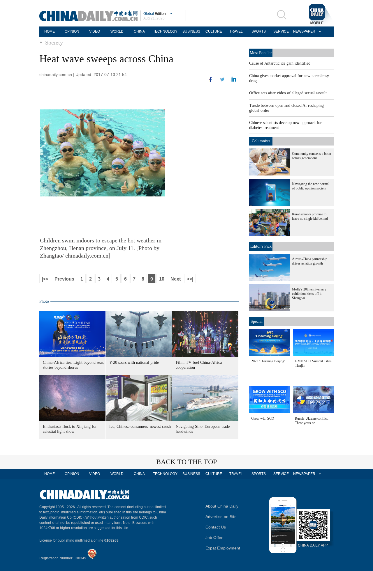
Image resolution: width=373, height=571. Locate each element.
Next (175, 278)
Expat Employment (222, 548)
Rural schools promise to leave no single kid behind (310, 216)
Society (54, 42)
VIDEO (94, 31)
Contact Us (215, 527)
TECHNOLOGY (165, 31)
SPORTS (258, 31)
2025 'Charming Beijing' (268, 361)
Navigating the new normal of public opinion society (310, 186)
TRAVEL (236, 31)
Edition (154, 14)
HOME (49, 31)
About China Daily (221, 506)
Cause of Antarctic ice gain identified (279, 63)
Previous (64, 278)
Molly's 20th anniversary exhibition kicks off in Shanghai (309, 293)
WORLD (117, 31)
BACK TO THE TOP (186, 462)
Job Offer (214, 537)
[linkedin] (222, 81)
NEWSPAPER (303, 31)
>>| (190, 278)
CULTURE (213, 31)
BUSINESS (191, 31)
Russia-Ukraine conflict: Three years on (311, 420)
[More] (210, 82)
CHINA (139, 31)
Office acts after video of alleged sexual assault (288, 93)
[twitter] (233, 81)
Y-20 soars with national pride (134, 362)
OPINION (72, 31)
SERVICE (281, 31)
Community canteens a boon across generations (311, 156)
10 (161, 278)
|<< (45, 278)
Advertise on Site (221, 516)
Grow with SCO (262, 418)
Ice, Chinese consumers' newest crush (140, 426)
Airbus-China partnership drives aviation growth (309, 261)
